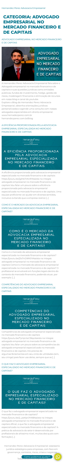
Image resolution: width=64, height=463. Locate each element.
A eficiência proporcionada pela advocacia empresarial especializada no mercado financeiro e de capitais (29, 128)
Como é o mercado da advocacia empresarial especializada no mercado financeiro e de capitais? (30, 208)
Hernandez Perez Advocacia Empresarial (23, 8)
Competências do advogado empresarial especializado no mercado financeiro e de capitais (29, 287)
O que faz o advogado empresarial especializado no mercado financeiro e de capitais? (29, 367)
